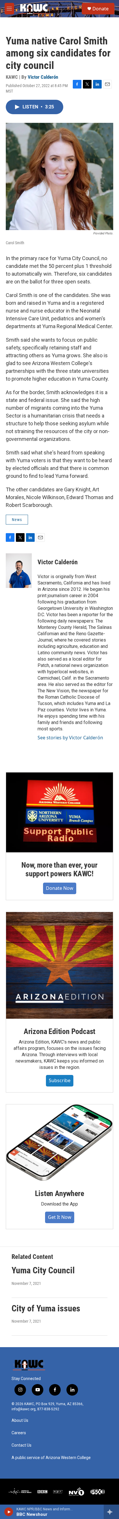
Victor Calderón (43, 77)
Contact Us (21, 1445)
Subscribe (59, 1080)
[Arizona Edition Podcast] (59, 965)
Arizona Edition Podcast (59, 1031)
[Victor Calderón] (19, 570)
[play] (8, 1512)
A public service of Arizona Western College (51, 1458)
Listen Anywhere (59, 1193)
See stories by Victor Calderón (70, 737)
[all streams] (111, 1512)
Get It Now (59, 1217)
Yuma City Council (43, 1270)
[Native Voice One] (76, 1491)
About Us (20, 1420)
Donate (100, 8)
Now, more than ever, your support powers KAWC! (59, 869)
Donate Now (59, 888)
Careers (19, 1433)
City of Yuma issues (46, 1308)
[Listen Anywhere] (59, 1142)
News (17, 519)
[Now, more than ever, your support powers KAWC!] (59, 812)
